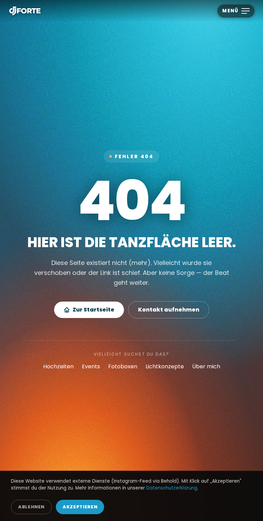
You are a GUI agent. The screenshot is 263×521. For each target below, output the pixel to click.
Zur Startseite (93, 310)
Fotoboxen (122, 366)
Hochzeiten (58, 366)
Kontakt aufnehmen (168, 310)
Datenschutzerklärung (171, 488)
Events (91, 366)
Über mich (206, 366)
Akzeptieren (80, 507)
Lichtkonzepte (165, 366)
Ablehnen (31, 507)
